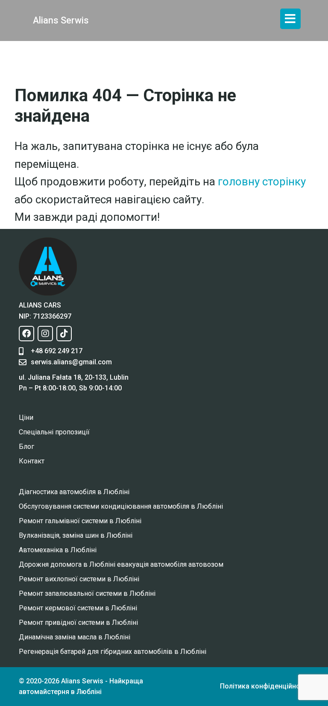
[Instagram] (45, 333)
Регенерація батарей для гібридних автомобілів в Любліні (112, 651)
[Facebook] (26, 333)
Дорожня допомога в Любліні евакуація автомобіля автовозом (121, 564)
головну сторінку (262, 181)
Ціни (26, 417)
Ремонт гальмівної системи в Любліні (80, 521)
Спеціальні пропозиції (54, 432)
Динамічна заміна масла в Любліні (74, 637)
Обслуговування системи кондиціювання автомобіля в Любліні (121, 506)
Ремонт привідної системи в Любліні (78, 622)
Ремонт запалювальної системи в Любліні (87, 593)
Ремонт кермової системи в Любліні (78, 608)
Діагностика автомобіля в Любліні (74, 492)
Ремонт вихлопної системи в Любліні (79, 579)
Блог (26, 446)
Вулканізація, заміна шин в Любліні (75, 535)
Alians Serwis (61, 20)
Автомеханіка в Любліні (58, 550)
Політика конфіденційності (264, 686)
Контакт (31, 461)
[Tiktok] (64, 333)
